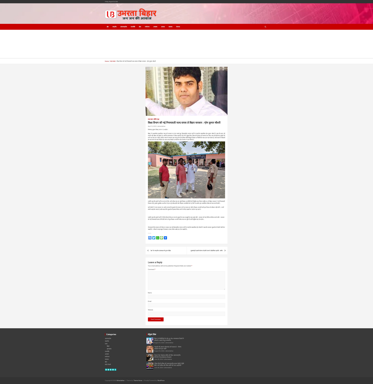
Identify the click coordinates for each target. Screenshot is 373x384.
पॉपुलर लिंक (152, 334)
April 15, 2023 (152, 126)
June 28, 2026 (158, 359)
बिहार (108, 346)
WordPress (161, 380)
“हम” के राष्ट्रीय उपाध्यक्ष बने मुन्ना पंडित (160, 251)
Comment (151, 269)
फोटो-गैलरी (108, 364)
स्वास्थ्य (170, 27)
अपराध (163, 27)
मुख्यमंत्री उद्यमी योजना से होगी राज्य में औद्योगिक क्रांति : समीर (207, 251)
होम (108, 27)
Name (150, 293)
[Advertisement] (186, 44)
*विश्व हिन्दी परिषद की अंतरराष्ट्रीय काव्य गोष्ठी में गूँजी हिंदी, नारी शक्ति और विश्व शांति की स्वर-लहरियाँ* (169, 364)
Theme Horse (137, 380)
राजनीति (133, 27)
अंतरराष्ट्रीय (123, 27)
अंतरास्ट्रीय (108, 338)
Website (150, 310)
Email (149, 301)
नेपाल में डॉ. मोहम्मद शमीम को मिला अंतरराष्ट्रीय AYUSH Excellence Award (167, 356)
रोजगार (178, 27)
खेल (140, 27)
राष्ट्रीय (114, 27)
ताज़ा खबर (150, 119)
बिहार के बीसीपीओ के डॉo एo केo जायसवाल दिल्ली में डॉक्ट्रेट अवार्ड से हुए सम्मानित (169, 339)
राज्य (106, 344)
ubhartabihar (161, 126)
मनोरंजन (147, 27)
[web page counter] (110, 369)
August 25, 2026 (159, 342)
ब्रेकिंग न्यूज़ (156, 119)
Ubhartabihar (120, 380)
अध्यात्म (155, 27)
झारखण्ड (109, 349)
